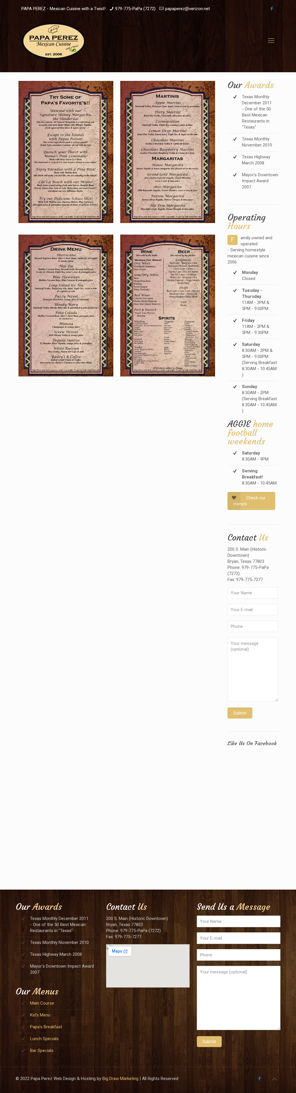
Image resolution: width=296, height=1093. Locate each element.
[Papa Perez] (53, 41)
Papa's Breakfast (46, 1026)
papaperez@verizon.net (187, 8)
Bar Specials (41, 1050)
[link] (65, 152)
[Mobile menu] (271, 41)
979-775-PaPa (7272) (135, 8)
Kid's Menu (40, 1015)
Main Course (42, 1003)
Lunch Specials (44, 1038)
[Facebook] (272, 8)
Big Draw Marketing (120, 1078)
